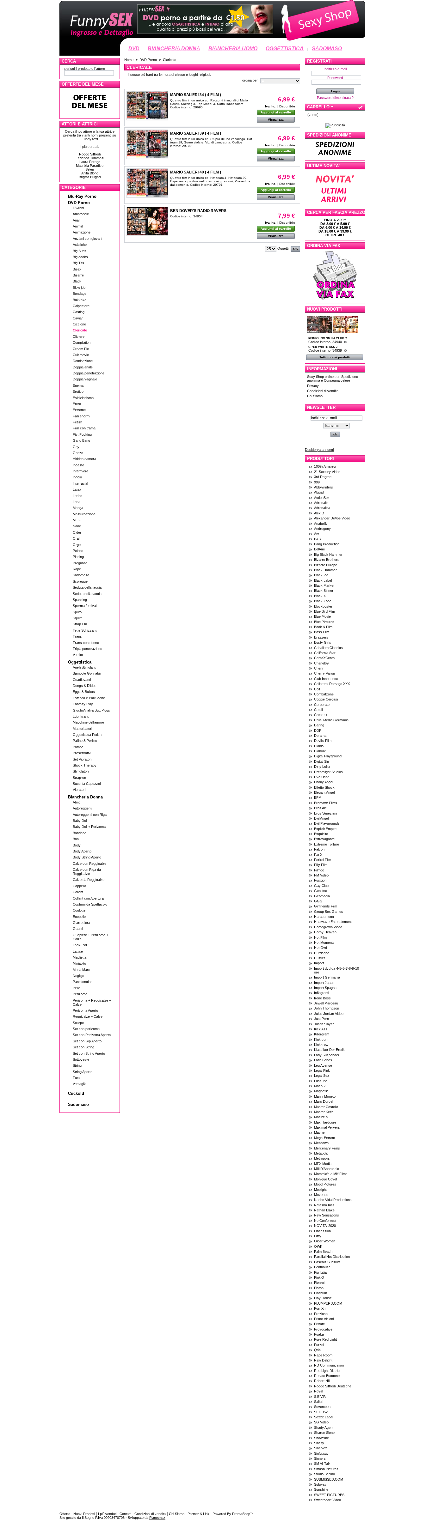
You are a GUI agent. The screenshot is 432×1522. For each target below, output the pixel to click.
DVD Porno (79, 202)
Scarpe (78, 1023)
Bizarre (78, 275)
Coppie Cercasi (326, 699)
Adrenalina (322, 508)
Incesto (78, 465)
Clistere (78, 336)
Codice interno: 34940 (325, 342)
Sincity (319, 1443)
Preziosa (321, 1314)
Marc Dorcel (323, 1101)
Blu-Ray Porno (82, 196)
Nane (77, 526)
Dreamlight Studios (328, 772)
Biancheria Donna (85, 797)
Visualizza (276, 119)
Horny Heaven (325, 932)
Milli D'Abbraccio (326, 1169)
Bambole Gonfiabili (87, 673)
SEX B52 (321, 1412)
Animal (78, 226)
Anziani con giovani (87, 238)
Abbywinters (323, 487)
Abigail (319, 492)
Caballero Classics (328, 648)
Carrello (318, 107)
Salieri (318, 1402)
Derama (320, 735)
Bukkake (79, 300)
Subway (320, 1484)
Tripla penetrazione (87, 649)
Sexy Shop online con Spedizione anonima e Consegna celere (332, 378)
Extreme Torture (326, 844)
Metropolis (322, 1158)
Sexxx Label (323, 1417)
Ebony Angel (323, 782)
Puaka (319, 1334)
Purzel (319, 1345)
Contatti (125, 1514)
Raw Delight (323, 1360)
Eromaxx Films (325, 803)
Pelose (78, 551)
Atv (316, 534)
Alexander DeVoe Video (332, 518)
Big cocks (80, 257)
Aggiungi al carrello (276, 112)
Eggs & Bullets (84, 692)
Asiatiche (80, 244)
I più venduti (107, 1514)
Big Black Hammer (328, 554)
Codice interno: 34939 (325, 350)
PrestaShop (241, 1514)
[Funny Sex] (212, 43)
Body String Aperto (87, 857)
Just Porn (321, 1019)
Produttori (320, 458)
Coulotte (79, 910)
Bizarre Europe (325, 565)
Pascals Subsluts (327, 1262)
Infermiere (80, 471)
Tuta (76, 1078)
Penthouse (322, 1267)
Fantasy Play (83, 704)
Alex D (319, 513)
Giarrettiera (81, 923)
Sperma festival (84, 606)
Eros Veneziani (325, 813)
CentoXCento (324, 658)
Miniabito (79, 963)
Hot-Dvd (320, 947)
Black (77, 281)
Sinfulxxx (321, 1453)
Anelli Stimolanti (84, 667)
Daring (319, 725)
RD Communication (329, 1365)
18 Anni (78, 208)
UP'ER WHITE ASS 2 (322, 347)
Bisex (77, 269)
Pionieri (319, 1282)
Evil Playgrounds (327, 823)
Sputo (77, 612)
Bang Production (326, 544)
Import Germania (327, 977)
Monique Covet (325, 1179)
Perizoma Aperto (85, 1010)
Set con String (83, 1047)
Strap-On (80, 624)
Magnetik (321, 1091)
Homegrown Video (328, 927)
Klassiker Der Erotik (329, 1050)
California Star (325, 653)
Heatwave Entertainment (333, 922)
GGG (318, 901)
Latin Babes (323, 1060)
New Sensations (326, 1215)
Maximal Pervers (327, 1127)
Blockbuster (323, 606)
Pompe (78, 747)
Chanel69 (321, 663)
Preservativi (82, 753)
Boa (76, 839)
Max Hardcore (325, 1122)
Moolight (320, 1190)
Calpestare (81, 306)
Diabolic (320, 751)
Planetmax (157, 1517)
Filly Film (320, 865)
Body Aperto (82, 851)
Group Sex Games (328, 911)
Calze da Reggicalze (88, 880)
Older (77, 532)
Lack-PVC (81, 945)
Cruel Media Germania (331, 720)
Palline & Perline (85, 741)
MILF (77, 520)
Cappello (79, 886)
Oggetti (282, 248)
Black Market (324, 585)
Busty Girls (322, 642)
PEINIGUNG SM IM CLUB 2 (327, 338)
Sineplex (320, 1448)
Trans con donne (86, 643)
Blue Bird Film (324, 611)
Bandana (79, 833)
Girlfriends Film (325, 906)
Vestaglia (79, 1084)
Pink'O (319, 1277)
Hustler (319, 958)
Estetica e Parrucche (89, 698)
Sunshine (321, 1489)
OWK (318, 1246)
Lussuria (320, 1081)
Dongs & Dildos (84, 686)
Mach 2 (319, 1086)
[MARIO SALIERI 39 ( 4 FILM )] (147, 144)
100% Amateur (325, 466)
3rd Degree (322, 477)
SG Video (321, 1422)
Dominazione (83, 361)
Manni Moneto (325, 1096)
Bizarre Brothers (326, 559)
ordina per (250, 80)
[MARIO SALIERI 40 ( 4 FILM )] (147, 183)
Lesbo (77, 496)
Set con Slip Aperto (87, 1041)
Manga (78, 508)
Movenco (321, 1195)
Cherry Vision (324, 673)
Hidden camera (84, 459)
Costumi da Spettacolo (90, 904)
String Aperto (82, 1072)
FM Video (321, 875)
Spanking (80, 600)
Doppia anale (83, 367)
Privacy (313, 386)
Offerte (64, 1514)
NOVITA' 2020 (325, 1226)
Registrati (319, 61)
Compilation (81, 342)
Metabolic (321, 1153)
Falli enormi (81, 416)
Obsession (322, 1231)
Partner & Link (198, 1514)
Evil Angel (321, 818)
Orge (77, 545)
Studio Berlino (324, 1474)
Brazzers (321, 637)
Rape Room (323, 1355)
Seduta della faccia (87, 587)
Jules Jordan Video (328, 1014)
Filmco (319, 870)
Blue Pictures (324, 622)
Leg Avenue (323, 1065)
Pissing (78, 557)
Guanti (78, 929)
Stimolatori (81, 771)
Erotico (78, 391)
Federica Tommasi (90, 158)
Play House (323, 1298)
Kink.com (321, 1039)
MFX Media (322, 1164)
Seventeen (322, 1407)
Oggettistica (79, 662)
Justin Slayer (324, 1024)
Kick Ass (320, 1029)
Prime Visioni (324, 1319)
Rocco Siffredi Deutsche (332, 1386)
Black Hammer (325, 570)
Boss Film (321, 632)
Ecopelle (79, 917)
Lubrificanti (81, 716)
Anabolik (320, 523)
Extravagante (324, 839)
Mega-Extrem (324, 1138)
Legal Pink (322, 1070)
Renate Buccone (327, 1376)
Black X (320, 596)
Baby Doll (80, 820)
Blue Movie (322, 616)
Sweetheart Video (327, 1500)
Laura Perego (89, 162)
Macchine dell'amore (88, 722)
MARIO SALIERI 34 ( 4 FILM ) (195, 95)
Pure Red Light (325, 1339)
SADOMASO (327, 48)
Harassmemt (324, 917)
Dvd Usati (321, 777)
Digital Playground (328, 756)
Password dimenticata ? (335, 98)
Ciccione (79, 324)
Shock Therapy (84, 765)
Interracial (80, 483)
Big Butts (79, 251)
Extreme (79, 410)
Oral (76, 538)
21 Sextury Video (327, 472)
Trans (77, 636)
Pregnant (80, 563)
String (77, 1065)
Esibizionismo (83, 398)
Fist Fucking (82, 434)
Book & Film (323, 627)
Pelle (76, 988)
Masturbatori (82, 729)
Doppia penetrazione (88, 373)
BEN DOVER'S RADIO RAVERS (198, 211)
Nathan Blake (324, 1210)
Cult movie (81, 355)
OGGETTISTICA (285, 48)
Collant (78, 892)
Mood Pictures (325, 1184)
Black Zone (322, 601)
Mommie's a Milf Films (331, 1174)
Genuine (320, 891)
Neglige (78, 976)
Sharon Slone (324, 1432)
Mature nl (321, 1117)
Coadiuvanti (82, 680)
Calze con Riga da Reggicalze (87, 872)
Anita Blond (89, 173)
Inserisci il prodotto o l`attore (83, 68)
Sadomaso (81, 575)
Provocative (323, 1329)
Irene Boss (322, 998)
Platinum (320, 1293)
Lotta (76, 502)
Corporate (322, 704)
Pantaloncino (82, 982)
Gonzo (78, 453)
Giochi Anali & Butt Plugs (91, 710)
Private (319, 1324)
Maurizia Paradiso (89, 165)
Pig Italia (320, 1272)
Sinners (320, 1458)
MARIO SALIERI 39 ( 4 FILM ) (195, 133)
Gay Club (321, 886)
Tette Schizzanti (85, 630)
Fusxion (320, 880)
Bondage (79, 293)
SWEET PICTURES (329, 1495)
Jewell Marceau (326, 1003)
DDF (317, 730)
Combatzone (324, 694)
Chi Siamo (315, 396)
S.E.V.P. (320, 1396)
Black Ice (321, 575)
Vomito (78, 655)
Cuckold (76, 1093)
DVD (133, 48)
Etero (77, 404)
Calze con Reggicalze (89, 863)
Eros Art (320, 808)
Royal (318, 1391)
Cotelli (318, 710)
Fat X (318, 855)
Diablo (319, 746)
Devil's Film (322, 741)
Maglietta (79, 957)
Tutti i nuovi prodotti (334, 357)
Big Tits (78, 263)
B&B (317, 539)
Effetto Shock (324, 787)
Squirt (77, 618)
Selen (89, 169)
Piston (319, 1288)
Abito (76, 802)
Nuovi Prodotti (325, 309)
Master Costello (326, 1107)
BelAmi (319, 549)
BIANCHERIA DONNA (174, 48)
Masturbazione (84, 514)
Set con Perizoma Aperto (92, 1035)
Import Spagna (325, 988)
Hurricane (321, 953)
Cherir (319, 668)
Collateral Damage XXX (332, 684)
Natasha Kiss (324, 1205)
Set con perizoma (86, 1029)
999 (317, 482)
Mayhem (320, 1132)
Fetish (77, 422)
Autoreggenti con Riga (90, 814)
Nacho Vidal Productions (333, 1200)
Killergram (321, 1034)
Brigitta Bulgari (90, 177)
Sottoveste (81, 1059)
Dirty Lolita (322, 766)
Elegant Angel (324, 792)
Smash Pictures (326, 1469)
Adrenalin (321, 503)
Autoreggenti (82, 808)
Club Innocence (326, 679)
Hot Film (320, 937)
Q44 (317, 1350)
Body (77, 845)
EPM (317, 797)
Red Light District (327, 1371)
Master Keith (323, 1112)
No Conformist (325, 1220)
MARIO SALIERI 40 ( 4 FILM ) (195, 172)
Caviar (78, 318)
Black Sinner (323, 590)
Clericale (80, 330)
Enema (78, 385)
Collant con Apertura (88, 898)
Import (319, 963)
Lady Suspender (326, 1055)
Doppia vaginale (85, 379)
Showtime (321, 1438)
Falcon (319, 849)
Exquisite (321, 834)
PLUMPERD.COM (328, 1303)
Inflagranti (321, 993)
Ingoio (77, 477)
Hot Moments (324, 942)
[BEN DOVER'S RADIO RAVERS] (147, 221)
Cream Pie (81, 349)
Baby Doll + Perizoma (89, 826)
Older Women (324, 1241)
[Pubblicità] (335, 125)
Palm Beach (323, 1251)
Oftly (317, 1236)
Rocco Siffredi (90, 154)
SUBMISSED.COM (328, 1479)
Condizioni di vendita (322, 391)
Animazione (81, 232)
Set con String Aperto (89, 1053)
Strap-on (79, 777)
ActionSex (322, 498)
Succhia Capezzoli (87, 783)
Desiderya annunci (319, 450)
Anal (76, 220)
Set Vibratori (82, 759)
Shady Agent (323, 1427)
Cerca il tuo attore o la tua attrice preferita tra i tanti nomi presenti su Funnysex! (89, 135)
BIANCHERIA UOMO (232, 48)
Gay (76, 447)
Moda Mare (81, 970)
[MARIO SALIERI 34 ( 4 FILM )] (147, 105)
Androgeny (322, 529)
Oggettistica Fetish (87, 735)
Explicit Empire (325, 829)
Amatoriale (81, 214)
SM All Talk (322, 1463)
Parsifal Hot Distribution (332, 1256)
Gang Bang (81, 440)
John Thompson (326, 1008)
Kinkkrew (321, 1044)
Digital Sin (321, 761)
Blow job (79, 287)
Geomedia (322, 896)
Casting (78, 312)
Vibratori (79, 789)
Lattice (78, 951)
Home (128, 60)
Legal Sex (321, 1075)
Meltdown (321, 1143)
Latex (77, 489)
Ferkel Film (322, 860)
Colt (317, 689)
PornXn (319, 1308)
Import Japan (324, 983)
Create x (320, 715)
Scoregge (80, 581)
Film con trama (84, 428)
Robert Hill (322, 1381)
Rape (77, 569)
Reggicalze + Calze (87, 1016)
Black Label (323, 580)
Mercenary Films (327, 1148)
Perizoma (80, 994)
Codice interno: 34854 (186, 216)
